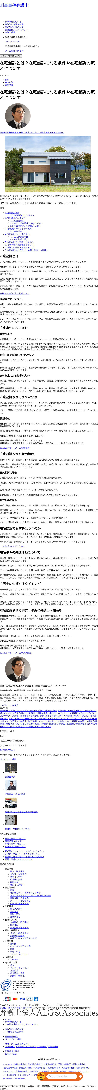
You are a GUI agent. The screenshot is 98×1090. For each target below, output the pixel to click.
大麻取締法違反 (17, 936)
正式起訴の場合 (19, 237)
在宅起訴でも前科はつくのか (19, 242)
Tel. (12, 42)
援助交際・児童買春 (19, 898)
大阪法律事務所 (25, 1068)
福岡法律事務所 (82, 1068)
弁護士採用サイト (24, 1075)
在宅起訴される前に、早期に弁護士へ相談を (26, 250)
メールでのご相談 (23, 653)
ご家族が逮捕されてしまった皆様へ (21, 1024)
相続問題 (54, 1071)
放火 (12, 965)
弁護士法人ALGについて (16, 30)
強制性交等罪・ (25, 893)
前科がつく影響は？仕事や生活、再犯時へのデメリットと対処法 (48, 713)
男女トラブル (82, 1071)
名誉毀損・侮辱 (17, 973)
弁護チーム (10, 1047)
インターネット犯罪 (19, 968)
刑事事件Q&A (11, 1036)
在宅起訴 (9, 82)
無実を (15, 844)
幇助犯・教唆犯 (17, 976)
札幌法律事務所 (20, 1064)
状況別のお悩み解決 (14, 24)
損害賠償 (72, 1071)
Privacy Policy (11, 1054)
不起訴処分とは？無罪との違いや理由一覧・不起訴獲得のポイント (39, 719)
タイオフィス (8, 1071)
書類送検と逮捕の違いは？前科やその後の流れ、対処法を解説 (28, 711)
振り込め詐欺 (16, 909)
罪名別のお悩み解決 (14, 27)
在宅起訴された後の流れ (17, 234)
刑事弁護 (45, 1071)
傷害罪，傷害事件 (18, 874)
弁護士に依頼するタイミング (19, 247)
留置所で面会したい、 (24, 857)
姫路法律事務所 (54, 1068)
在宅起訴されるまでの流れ (18, 229)
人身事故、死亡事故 (19, 922)
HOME (8, 1019)
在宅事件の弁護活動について (19, 245)
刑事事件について (13, 22)
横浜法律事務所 (78, 1064)
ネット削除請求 (9, 1075)
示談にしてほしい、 (22, 854)
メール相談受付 (22, 448)
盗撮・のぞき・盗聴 (19, 903)
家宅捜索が (14, 841)
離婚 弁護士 (35, 1071)
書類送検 (9, 85)
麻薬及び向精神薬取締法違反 (23, 938)
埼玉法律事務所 (50, 1064)
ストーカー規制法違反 (20, 901)
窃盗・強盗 (15, 914)
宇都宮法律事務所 (35, 1064)
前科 (7, 80)
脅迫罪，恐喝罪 (17, 885)
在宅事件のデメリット (22, 215)
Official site (7, 1064)
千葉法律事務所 (64, 1064)
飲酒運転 (14, 925)
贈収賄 (13, 944)
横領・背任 (15, 952)
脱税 (12, 949)
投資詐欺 (14, 912)
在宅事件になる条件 (15, 218)
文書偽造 (14, 970)
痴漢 (12, 890)
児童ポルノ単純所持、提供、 (30, 895)
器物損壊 (14, 882)
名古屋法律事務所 (10, 1068)
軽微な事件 (17, 221)
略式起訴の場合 (19, 239)
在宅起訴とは (12, 213)
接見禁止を (15, 847)
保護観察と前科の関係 (76, 724)
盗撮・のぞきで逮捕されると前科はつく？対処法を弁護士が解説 (62, 721)
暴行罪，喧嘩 (16, 877)
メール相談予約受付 (14, 51)
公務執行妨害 (16, 879)
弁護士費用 (10, 32)
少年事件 (14, 960)
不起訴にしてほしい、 (24, 851)
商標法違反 (15, 917)
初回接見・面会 (12, 1051)
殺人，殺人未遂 (17, 871)
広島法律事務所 (68, 1068)
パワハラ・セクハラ (19, 954)
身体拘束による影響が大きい (25, 226)
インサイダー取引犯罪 (20, 946)
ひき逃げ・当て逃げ (19, 928)
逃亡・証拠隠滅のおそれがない (26, 223)
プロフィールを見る (9, 705)
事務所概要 (53, 1047)
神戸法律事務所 (40, 1068)
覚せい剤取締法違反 (19, 933)
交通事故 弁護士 (22, 1071)
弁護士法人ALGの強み (26, 1047)
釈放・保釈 (15, 838)
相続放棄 (63, 1071)
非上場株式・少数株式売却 (14, 1079)
